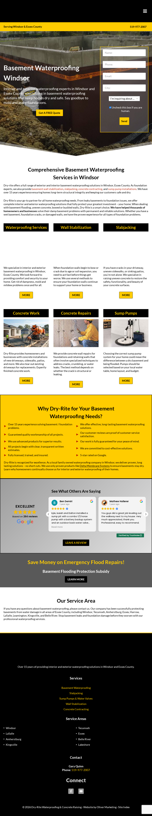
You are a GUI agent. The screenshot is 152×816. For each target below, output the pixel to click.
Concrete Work (26, 313)
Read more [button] (57, 527)
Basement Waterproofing (76, 687)
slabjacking (70, 189)
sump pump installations (122, 189)
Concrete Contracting (76, 709)
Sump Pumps (126, 313)
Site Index (124, 807)
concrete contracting (90, 189)
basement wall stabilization (47, 189)
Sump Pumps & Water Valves (76, 698)
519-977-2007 (138, 26)
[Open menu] (144, 11)
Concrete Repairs (76, 313)
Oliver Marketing (107, 807)
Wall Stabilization (76, 227)
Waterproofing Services (26, 227)
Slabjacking (126, 227)
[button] (146, 514)
